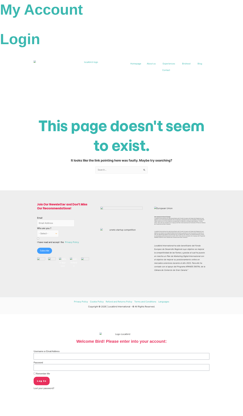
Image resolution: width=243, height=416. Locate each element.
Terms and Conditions (145, 301)
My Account (41, 9)
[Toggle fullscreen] (9, 410)
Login (20, 39)
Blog (200, 63)
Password (38, 362)
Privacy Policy (72, 242)
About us (151, 63)
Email (39, 218)
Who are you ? (44, 228)
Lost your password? (44, 388)
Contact (166, 70)
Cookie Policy (97, 301)
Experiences (169, 63)
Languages (163, 301)
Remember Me (42, 373)
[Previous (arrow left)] (3, 414)
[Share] (15, 410)
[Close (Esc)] (21, 410)
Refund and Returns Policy (119, 301)
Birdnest (186, 63)
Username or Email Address (47, 351)
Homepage (135, 63)
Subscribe (44, 250)
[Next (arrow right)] (9, 414)
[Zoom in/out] (3, 410)
